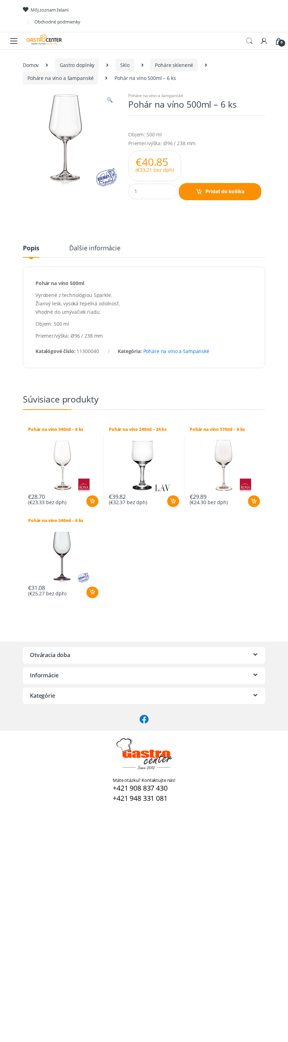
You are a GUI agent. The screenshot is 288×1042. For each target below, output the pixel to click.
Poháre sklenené (174, 65)
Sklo (124, 65)
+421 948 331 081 (140, 798)
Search (249, 41)
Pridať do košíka (224, 191)
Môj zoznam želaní (49, 10)
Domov (31, 65)
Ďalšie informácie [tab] (94, 248)
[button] (109, 101)
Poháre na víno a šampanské (60, 78)
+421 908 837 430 (140, 788)
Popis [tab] (31, 248)
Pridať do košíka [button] (92, 501)
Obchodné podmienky (57, 22)
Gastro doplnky (77, 65)
